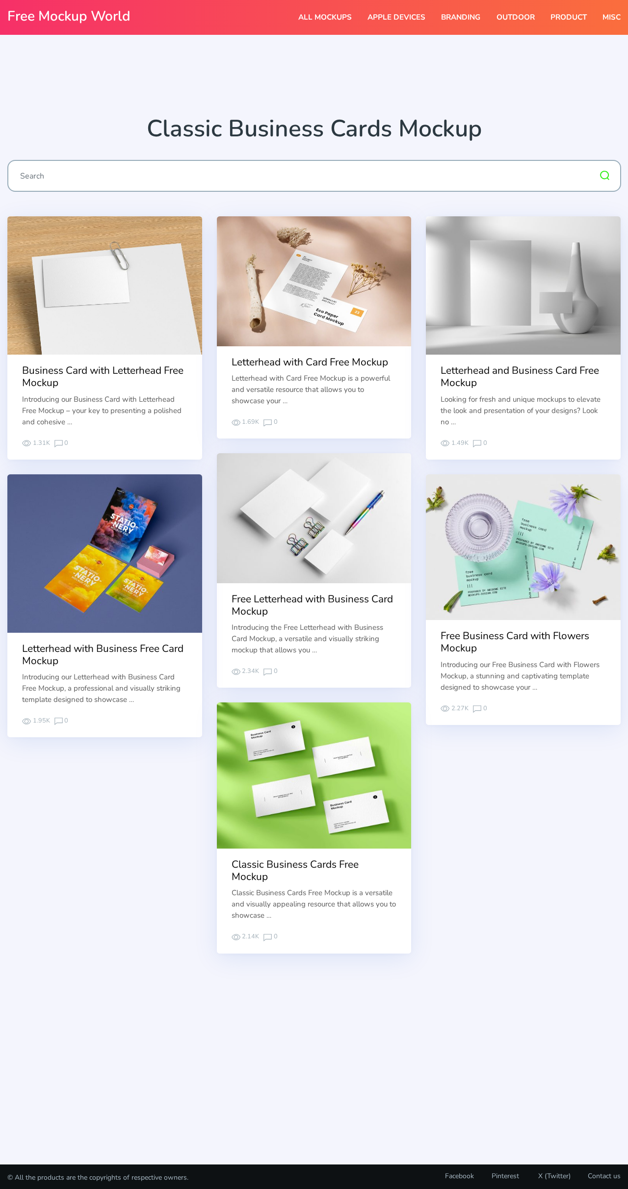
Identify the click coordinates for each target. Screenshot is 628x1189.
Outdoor (516, 17)
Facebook (459, 1176)
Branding (460, 17)
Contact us (604, 1176)
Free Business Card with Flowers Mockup (515, 642)
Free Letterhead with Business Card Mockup (312, 605)
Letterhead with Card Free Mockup (310, 362)
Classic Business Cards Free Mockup (295, 870)
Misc (611, 17)
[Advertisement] (314, 79)
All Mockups (325, 17)
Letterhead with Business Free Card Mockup (102, 655)
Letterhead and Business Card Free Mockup (520, 376)
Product (568, 17)
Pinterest (505, 1176)
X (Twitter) (553, 1176)
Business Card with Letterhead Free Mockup (102, 376)
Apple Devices (396, 17)
